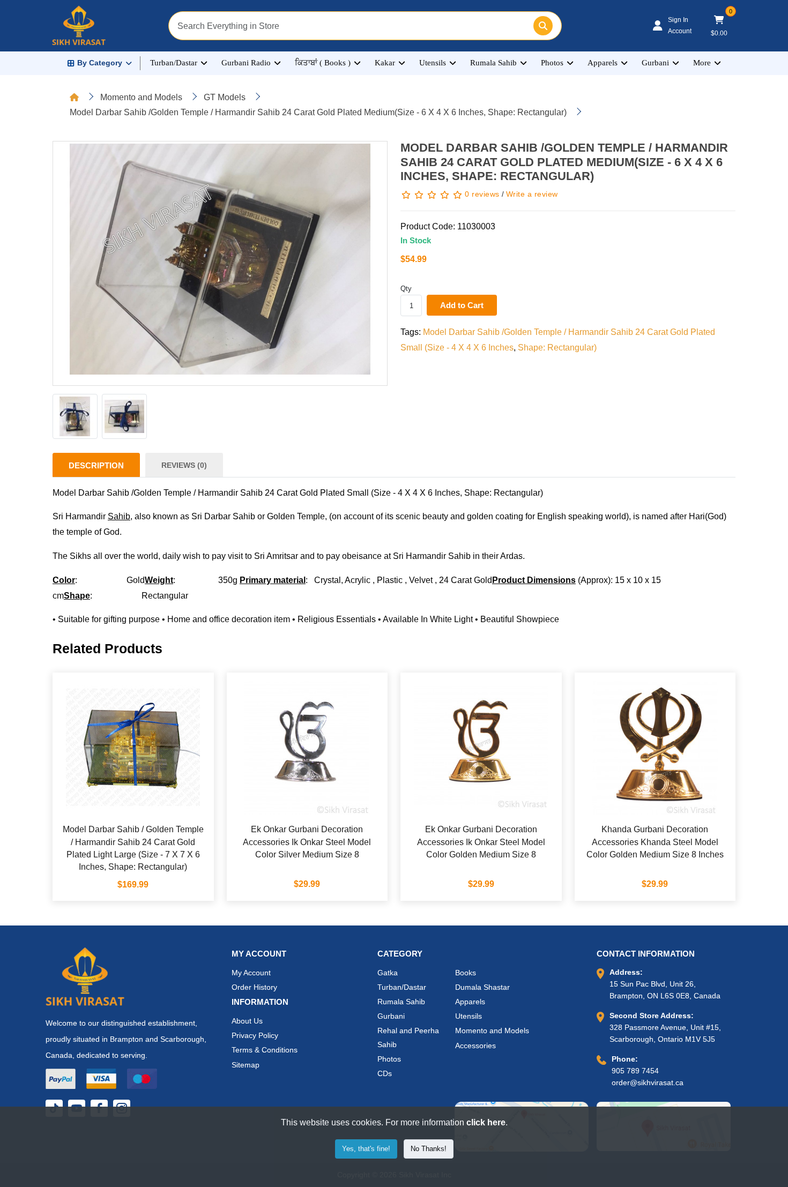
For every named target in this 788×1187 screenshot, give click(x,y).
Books (465, 972)
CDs (384, 1073)
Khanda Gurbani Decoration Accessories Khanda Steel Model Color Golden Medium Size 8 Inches (655, 842)
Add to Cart (462, 305)
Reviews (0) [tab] (184, 465)
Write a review (532, 194)
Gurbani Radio (246, 62)
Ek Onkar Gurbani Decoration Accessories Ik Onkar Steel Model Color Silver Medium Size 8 (307, 842)
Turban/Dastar (173, 62)
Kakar (385, 62)
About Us (247, 1021)
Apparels (603, 62)
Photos (552, 62)
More (702, 62)
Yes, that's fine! (366, 1149)
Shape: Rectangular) (557, 347)
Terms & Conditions (265, 1050)
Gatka (387, 972)
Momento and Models (141, 97)
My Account (251, 972)
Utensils (432, 62)
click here (485, 1122)
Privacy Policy (255, 1035)
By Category (99, 62)
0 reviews (482, 194)
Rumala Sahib (493, 62)
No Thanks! (429, 1149)
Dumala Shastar (482, 987)
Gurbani (655, 62)
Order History (254, 987)
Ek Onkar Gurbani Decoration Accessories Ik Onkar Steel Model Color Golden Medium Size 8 (481, 842)
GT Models (225, 97)
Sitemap (245, 1065)
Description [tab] (96, 465)
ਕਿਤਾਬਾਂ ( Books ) (323, 62)
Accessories (475, 1045)
